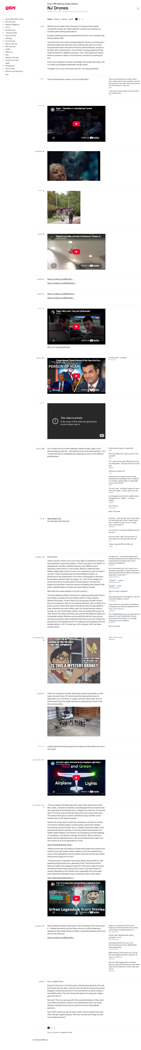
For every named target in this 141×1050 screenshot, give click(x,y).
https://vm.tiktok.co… (116, 957)
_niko (110, 473)
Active (71, 19)
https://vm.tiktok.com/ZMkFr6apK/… (61, 298)
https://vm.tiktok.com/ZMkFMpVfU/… (61, 294)
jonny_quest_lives (38, 637)
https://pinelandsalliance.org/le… (60, 844)
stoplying (39, 449)
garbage (41, 981)
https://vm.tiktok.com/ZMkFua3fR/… (61, 937)
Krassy (111, 546)
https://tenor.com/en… (116, 637)
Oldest (49, 19)
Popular (64, 19)
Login (49, 1032)
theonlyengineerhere (114, 577)
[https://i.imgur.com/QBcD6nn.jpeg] (76, 722)
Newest (56, 19)
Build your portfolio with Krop (67, 4)
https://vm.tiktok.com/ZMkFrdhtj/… (60, 279)
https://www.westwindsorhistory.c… (61, 877)
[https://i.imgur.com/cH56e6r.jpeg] (76, 661)
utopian (40, 234)
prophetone (38, 151)
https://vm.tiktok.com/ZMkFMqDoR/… (61, 283)
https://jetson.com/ (54, 518)
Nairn (110, 458)
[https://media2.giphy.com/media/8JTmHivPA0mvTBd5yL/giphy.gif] (76, 207)
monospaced (112, 601)
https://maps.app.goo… (117, 608)
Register (56, 1032)
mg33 (42, 26)
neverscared (40, 358)
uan (41, 518)
